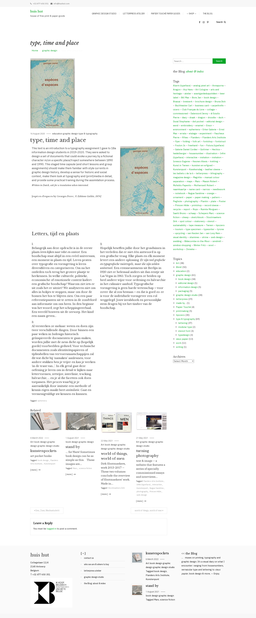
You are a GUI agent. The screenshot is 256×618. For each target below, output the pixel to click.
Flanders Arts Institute (153, 481)
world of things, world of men (148, 510)
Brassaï (176, 101)
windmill (216, 241)
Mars (75, 468)
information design (188, 287)
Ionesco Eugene (181, 161)
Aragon (177, 89)
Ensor (209, 125)
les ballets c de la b (183, 173)
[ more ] (34, 470)
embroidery (187, 125)
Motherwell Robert (204, 185)
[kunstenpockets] (137, 558)
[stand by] (137, 590)
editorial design (214, 121)
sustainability (179, 225)
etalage (193, 133)
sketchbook (197, 217)
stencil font (184, 331)
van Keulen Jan (195, 233)
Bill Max (185, 97)
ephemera (42, 400)
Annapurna (218, 85)
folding (186, 141)
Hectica (216, 149)
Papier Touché (183, 307)
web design (142, 495)
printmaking (182, 311)
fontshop (208, 141)
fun (202, 145)
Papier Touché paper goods (165, 13)
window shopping (182, 245)
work (178, 343)
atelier (187, 93)
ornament (178, 197)
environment (179, 129)
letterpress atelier (134, 13)
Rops (195, 209)
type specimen (193, 229)
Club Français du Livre (193, 109)
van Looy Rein (213, 233)
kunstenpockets (43, 451)
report (186, 209)
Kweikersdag (195, 169)
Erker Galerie (209, 129)
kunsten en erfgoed (202, 165)
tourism (179, 229)
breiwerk (187, 101)
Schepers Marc (206, 213)
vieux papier (182, 339)
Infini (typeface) (144, 484)
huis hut (36, 11)
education (57, 133)
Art (32, 441)
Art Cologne (201, 89)
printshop (197, 205)
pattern (216, 197)
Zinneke (190, 249)
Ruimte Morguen (209, 209)
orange (210, 193)
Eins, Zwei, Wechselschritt (48, 510)
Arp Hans (188, 89)
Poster (222, 201)
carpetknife (217, 105)
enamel (199, 125)
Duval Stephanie (181, 121)
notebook (180, 193)
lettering (182, 323)
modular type (185, 327)
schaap (192, 213)
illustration (211, 153)
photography (142, 491)
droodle (212, 117)
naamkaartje (179, 189)
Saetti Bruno (179, 213)
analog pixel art (201, 85)
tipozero (220, 225)
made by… (181, 303)
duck (221, 117)
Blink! (179, 267)
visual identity (180, 237)
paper (189, 197)
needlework (219, 189)
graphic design (70, 133)
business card (202, 105)
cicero (176, 109)
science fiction (85, 468)
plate (213, 201)
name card (194, 189)
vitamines (194, 237)
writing (179, 347)
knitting (214, 161)
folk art (196, 141)
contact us (89, 558)
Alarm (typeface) (182, 85)
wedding (177, 241)
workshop (178, 249)
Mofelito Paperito (182, 185)
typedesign (183, 335)
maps (189, 181)
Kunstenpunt (49, 463)
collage (211, 109)
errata (183, 133)
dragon (201, 117)
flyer (177, 141)
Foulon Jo (180, 145)
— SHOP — (191, 13)
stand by (73, 447)
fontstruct (220, 141)
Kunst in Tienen (181, 165)
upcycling (180, 233)
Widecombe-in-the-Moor (197, 241)
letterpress (202, 173)
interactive (157, 484)
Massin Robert (210, 181)
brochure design (203, 101)
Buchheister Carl (183, 105)
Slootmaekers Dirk (116, 488)
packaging (183, 291)
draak (192, 117)
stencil (210, 221)
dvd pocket (198, 121)
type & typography (88, 133)
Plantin (204, 201)
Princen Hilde (155, 491)
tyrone (220, 229)
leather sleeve (212, 169)
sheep (185, 217)
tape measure (196, 225)
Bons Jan (196, 97)
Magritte (197, 177)
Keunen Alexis (200, 161)
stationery (199, 221)
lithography (216, 173)
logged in (51, 528)
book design (40, 441)
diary (184, 117)
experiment (206, 133)
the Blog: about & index (95, 583)
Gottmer (204, 149)
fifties (185, 137)
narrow (206, 189)
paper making (202, 197)
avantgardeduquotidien (205, 93)
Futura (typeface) (215, 145)
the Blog (207, 13)
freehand (192, 145)
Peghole (177, 201)
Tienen (209, 225)
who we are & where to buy (96, 564)
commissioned (180, 113)
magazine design (181, 177)
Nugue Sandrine (157, 488)
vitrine (205, 237)
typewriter (209, 229)
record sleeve (211, 205)
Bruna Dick (220, 101)
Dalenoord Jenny (199, 113)
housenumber (196, 153)
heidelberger (180, 153)
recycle (177, 209)
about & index (195, 71)
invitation (204, 157)
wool (211, 245)
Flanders (195, 137)
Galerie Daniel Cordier (186, 149)
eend (175, 125)
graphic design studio (104, 13)
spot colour (186, 221)
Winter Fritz (200, 245)
